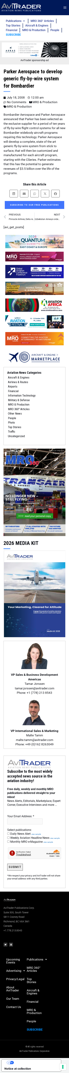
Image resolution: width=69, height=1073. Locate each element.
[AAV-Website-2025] (34, 49)
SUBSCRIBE (13, 34)
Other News (15, 413)
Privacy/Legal (15, 979)
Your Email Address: (20, 816)
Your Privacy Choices (35, 1062)
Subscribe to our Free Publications (34, 205)
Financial (11, 30)
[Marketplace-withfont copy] (34, 357)
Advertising (13, 971)
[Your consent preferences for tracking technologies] (62, 1066)
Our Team (12, 998)
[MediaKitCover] (34, 593)
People (54, 30)
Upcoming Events (13, 961)
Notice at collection (17, 1068)
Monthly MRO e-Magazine (31, 841)
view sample (36, 834)
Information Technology (22, 395)
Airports (12, 386)
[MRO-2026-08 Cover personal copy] (34, 492)
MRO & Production (33, 30)
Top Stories (13, 25)
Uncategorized (16, 436)
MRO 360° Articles (42, 21)
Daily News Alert (25, 833)
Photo (11, 422)
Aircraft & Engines (36, 25)
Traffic (11, 431)
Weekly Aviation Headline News (35, 838)
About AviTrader (12, 989)
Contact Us (13, 1007)
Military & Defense (19, 400)
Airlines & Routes (18, 382)
